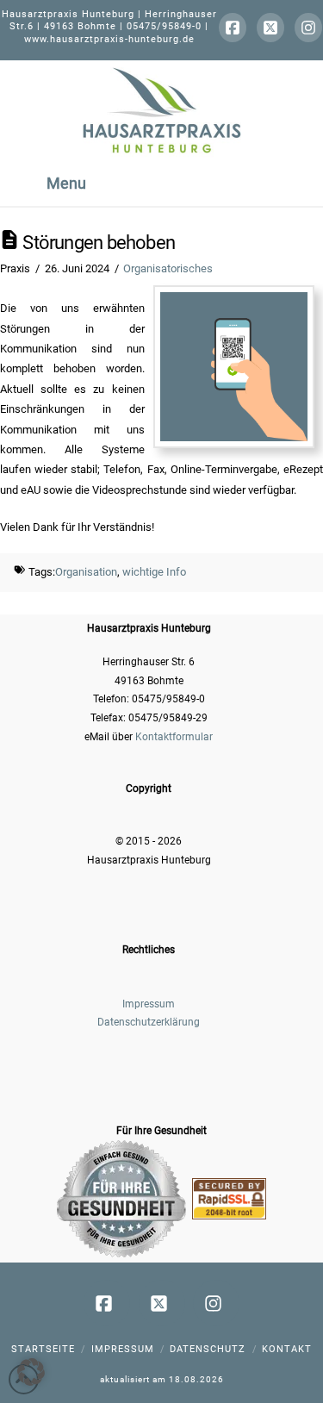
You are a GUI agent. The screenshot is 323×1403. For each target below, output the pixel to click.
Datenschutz (207, 1349)
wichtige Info (154, 571)
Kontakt (287, 1349)
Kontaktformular (174, 737)
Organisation (86, 571)
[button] (31, 1372)
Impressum (148, 1004)
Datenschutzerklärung (148, 1022)
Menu (66, 183)
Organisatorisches (168, 268)
